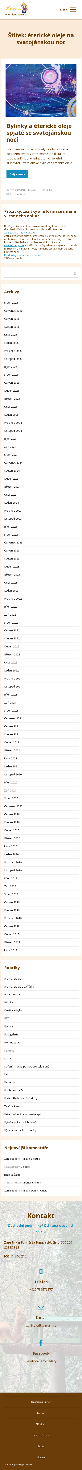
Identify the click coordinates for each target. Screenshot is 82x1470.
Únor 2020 (10, 846)
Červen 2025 (12, 382)
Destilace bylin (13, 1010)
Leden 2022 (11, 670)
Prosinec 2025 (13, 351)
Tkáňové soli (12, 1106)
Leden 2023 (11, 590)
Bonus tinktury (32, 1182)
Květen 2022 (12, 638)
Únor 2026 (10, 335)
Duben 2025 (11, 390)
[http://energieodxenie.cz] (16, 9)
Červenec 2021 (13, 718)
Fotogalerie (11, 1034)
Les (6, 1074)
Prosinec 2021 (13, 678)
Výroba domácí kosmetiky (20, 1130)
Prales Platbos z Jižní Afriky (20, 1098)
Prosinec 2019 (13, 862)
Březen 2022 (12, 654)
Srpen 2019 (11, 894)
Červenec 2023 (13, 542)
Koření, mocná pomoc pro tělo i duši (27, 1066)
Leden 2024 (11, 502)
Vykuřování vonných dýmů (20, 1122)
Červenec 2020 (13, 806)
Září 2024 (10, 446)
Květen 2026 (12, 326)
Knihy (7, 1058)
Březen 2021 (12, 750)
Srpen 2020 (11, 798)
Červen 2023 (12, 550)
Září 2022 (10, 614)
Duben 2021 (11, 742)
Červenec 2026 (13, 310)
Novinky (41, 1457)
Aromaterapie (12, 978)
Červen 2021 (12, 726)
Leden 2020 (11, 854)
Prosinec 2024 (13, 422)
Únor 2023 (10, 582)
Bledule (35, 1158)
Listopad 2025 (13, 359)
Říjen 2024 (10, 438)
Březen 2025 (12, 398)
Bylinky (8, 1002)
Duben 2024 (11, 478)
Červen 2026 (12, 318)
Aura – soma (12, 994)
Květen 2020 (12, 822)
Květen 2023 (12, 558)
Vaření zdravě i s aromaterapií (22, 1114)
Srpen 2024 (11, 454)
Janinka (8, 1174)
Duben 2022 (11, 646)
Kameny (9, 1050)
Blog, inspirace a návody (41, 1402)
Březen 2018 (12, 942)
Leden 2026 (11, 343)
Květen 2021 (12, 734)
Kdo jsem (41, 1413)
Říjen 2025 (10, 367)
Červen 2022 (12, 630)
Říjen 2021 (10, 694)
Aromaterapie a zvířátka (19, 986)
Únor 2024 (10, 494)
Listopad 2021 (13, 686)
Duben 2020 (11, 830)
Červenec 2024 (13, 462)
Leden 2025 (11, 414)
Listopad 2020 (13, 774)
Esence (8, 1026)
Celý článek (17, 174)
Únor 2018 (10, 950)
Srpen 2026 (11, 302)
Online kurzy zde (14, 245)
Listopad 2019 (13, 870)
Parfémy (9, 1082)
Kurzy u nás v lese (41, 1435)
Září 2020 (10, 790)
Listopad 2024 (13, 430)
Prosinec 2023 (13, 510)
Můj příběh (41, 1424)
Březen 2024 (12, 486)
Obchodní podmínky (25, 1225)
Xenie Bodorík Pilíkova (23, 190)
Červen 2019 (12, 902)
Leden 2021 (11, 766)
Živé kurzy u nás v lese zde (19, 232)
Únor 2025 (10, 406)
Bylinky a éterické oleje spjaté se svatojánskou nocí (39, 132)
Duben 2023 (11, 566)
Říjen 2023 (10, 526)
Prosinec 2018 (13, 918)
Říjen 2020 (10, 782)
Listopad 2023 (13, 518)
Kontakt (41, 1446)
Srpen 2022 (11, 622)
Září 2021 (10, 702)
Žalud (17, 1174)
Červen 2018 (12, 926)
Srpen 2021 (11, 710)
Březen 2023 (12, 574)
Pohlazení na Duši (15, 1090)
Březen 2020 (12, 838)
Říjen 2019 (10, 878)
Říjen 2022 (10, 606)
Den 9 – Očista (39, 1190)
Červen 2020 (12, 814)
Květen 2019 (12, 910)
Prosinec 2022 (13, 598)
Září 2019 (10, 886)
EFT (6, 1018)
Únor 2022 (10, 662)
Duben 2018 (11, 934)
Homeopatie (12, 1042)
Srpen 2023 (11, 534)
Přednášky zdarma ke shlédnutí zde (25, 255)
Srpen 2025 (11, 374)
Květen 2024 (12, 470)
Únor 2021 (10, 758)
